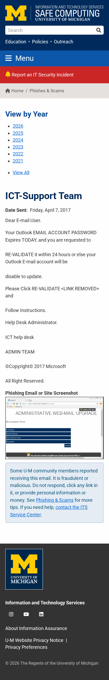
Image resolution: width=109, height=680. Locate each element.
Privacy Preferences (26, 647)
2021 (18, 161)
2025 (18, 133)
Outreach (63, 41)
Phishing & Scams (55, 500)
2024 (18, 140)
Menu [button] (24, 58)
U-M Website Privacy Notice (34, 640)
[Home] (54, 13)
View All (21, 172)
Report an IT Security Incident (42, 74)
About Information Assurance (36, 628)
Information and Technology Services (45, 602)
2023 (18, 147)
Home (17, 90)
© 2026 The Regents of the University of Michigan (51, 663)
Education (15, 41)
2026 (18, 126)
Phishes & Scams (47, 90)
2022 (18, 154)
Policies (40, 41)
